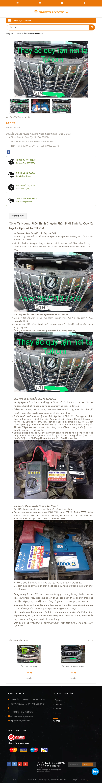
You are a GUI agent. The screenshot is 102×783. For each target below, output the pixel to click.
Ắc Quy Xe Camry (29, 666)
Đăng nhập (58, 704)
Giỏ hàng (58, 713)
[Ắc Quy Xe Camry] (29, 654)
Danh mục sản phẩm (22, 21)
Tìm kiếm (58, 700)
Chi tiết (29, 678)
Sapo (87, 780)
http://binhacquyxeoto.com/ (20, 721)
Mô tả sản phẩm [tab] (17, 216)
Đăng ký (58, 709)
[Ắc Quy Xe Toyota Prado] (73, 654)
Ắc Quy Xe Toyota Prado (73, 666)
